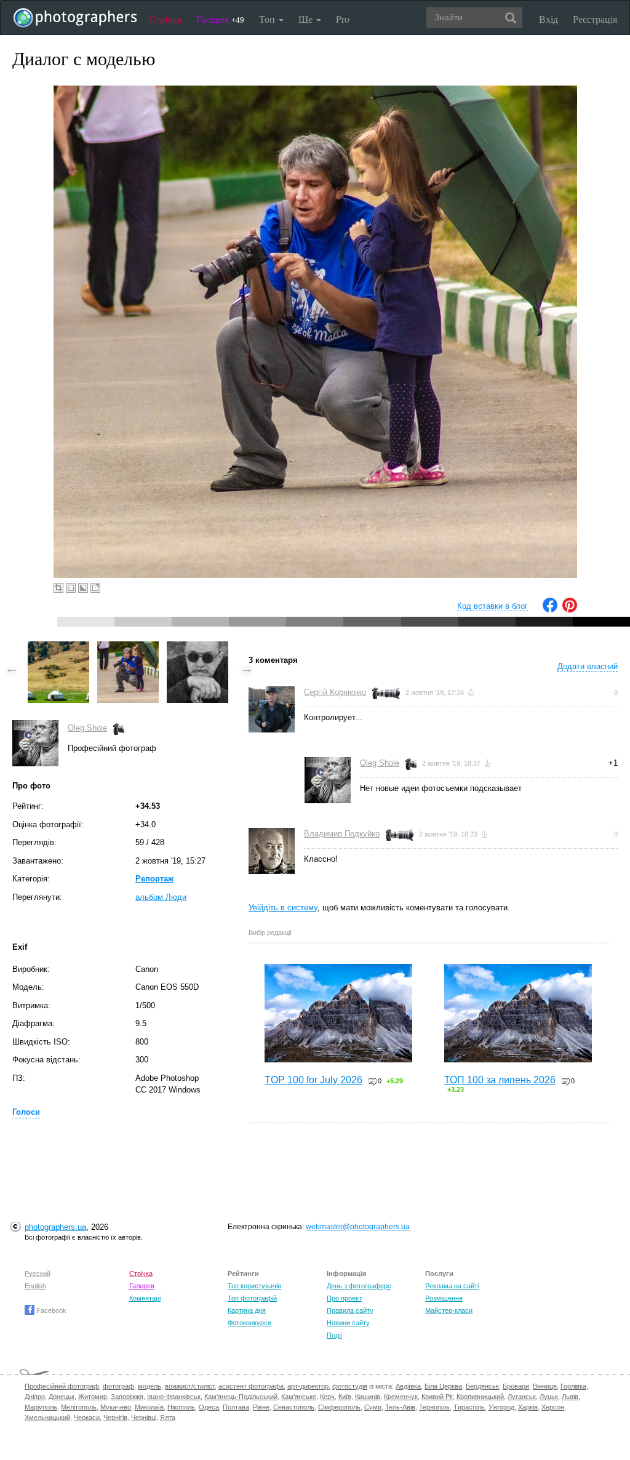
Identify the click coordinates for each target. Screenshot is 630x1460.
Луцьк (549, 1396)
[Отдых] (197, 647)
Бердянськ (482, 1386)
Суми (372, 1407)
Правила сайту (350, 1310)
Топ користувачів (254, 1286)
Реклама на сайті (452, 1286)
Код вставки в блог (492, 606)
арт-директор (308, 1386)
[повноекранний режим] (95, 588)
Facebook (50, 1310)
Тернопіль (434, 1407)
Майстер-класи (448, 1310)
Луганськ (522, 1396)
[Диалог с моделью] (128, 647)
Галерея (220, 18)
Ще (306, 18)
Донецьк (61, 1396)
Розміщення (444, 1298)
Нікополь (181, 1407)
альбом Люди (160, 897)
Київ (344, 1396)
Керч (327, 1396)
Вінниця (545, 1386)
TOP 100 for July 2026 (313, 1080)
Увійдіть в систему (283, 907)
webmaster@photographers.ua (358, 1226)
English (35, 1286)
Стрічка (165, 18)
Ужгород (501, 1407)
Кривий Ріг (437, 1396)
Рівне (261, 1407)
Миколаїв (149, 1407)
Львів (570, 1396)
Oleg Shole (87, 727)
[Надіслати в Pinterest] (569, 609)
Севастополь (293, 1407)
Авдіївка (408, 1386)
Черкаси (87, 1417)
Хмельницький (47, 1417)
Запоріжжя (127, 1396)
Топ (268, 18)
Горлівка (573, 1386)
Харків (528, 1407)
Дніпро (35, 1396)
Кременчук (401, 1396)
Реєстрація (595, 18)
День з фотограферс (359, 1286)
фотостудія (349, 1386)
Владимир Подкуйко (342, 833)
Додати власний (587, 666)
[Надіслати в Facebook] (550, 609)
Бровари (516, 1386)
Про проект (344, 1298)
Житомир (92, 1396)
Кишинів (367, 1396)
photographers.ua (55, 1227)
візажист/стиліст (190, 1386)
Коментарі (145, 1298)
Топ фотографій (252, 1298)
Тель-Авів (400, 1407)
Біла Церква (443, 1386)
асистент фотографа (251, 1386)
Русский (37, 1273)
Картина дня (247, 1310)
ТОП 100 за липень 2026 (500, 1080)
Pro (342, 18)
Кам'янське (298, 1396)
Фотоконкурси (249, 1322)
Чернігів (115, 1417)
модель (149, 1386)
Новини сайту (348, 1322)
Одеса (209, 1407)
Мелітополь (79, 1407)
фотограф (118, 1386)
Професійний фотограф (62, 1386)
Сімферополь (339, 1407)
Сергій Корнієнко (335, 692)
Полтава (236, 1407)
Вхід (548, 18)
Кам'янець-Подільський (240, 1396)
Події (334, 1335)
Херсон (552, 1407)
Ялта (167, 1417)
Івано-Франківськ (174, 1396)
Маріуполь (41, 1407)
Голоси (26, 1112)
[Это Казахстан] (58, 647)
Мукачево (115, 1407)
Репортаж (154, 878)
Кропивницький (480, 1396)
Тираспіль (469, 1407)
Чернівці (143, 1417)
